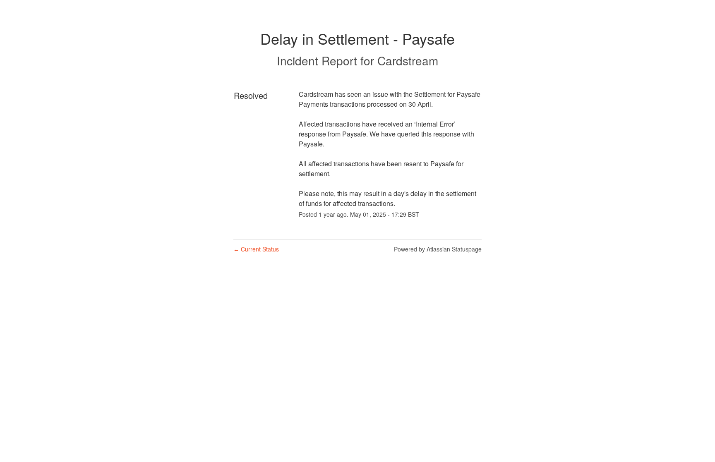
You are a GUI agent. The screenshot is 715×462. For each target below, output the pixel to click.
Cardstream (407, 60)
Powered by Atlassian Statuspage (438, 249)
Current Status (256, 249)
